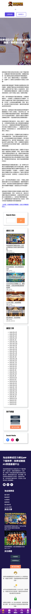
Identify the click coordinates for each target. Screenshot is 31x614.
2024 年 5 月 (13, 351)
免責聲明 (7, 500)
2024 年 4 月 (13, 353)
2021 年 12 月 (13, 378)
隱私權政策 (7, 505)
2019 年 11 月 (12, 400)
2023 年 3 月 (13, 366)
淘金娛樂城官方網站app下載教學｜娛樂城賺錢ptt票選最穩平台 (14, 461)
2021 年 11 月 (12, 379)
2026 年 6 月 (13, 334)
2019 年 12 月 (13, 398)
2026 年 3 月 (13, 336)
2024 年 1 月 (12, 357)
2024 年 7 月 (13, 347)
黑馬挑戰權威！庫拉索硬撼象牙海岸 (14, 547)
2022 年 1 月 (12, 376)
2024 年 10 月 (13, 343)
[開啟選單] (15, 9)
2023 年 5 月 (13, 364)
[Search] (21, 220)
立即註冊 (9, 14)
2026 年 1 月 (12, 340)
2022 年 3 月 (13, 372)
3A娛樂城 (15, 417)
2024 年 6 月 (13, 349)
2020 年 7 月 (13, 387)
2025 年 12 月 (13, 342)
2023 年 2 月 (13, 368)
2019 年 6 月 (12, 404)
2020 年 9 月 (13, 383)
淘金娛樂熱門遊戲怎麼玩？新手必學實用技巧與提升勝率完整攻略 (15, 247)
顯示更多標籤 (15, 427)
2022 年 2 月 (13, 374)
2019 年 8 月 (12, 402)
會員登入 (21, 14)
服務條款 (7, 502)
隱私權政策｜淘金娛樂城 (13, 318)
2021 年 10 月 (13, 381)
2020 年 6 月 (13, 389)
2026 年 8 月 (13, 332)
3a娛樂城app (15, 421)
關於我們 (7, 495)
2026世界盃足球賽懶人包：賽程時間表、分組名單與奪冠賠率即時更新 (15, 285)
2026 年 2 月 (13, 338)
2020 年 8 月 (13, 385)
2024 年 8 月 (13, 345)
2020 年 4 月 (13, 393)
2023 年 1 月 (12, 370)
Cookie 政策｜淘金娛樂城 (13, 302)
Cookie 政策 (8, 507)
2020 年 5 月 (13, 391)
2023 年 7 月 (13, 362)
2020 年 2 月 (13, 395)
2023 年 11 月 (13, 361)
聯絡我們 (7, 497)
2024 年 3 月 (13, 355)
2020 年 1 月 (12, 396)
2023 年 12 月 (13, 359)
